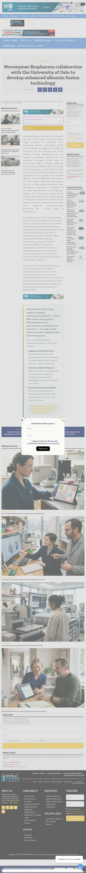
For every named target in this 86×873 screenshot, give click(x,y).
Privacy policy (53, 443)
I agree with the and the (43, 442)
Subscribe (43, 448)
